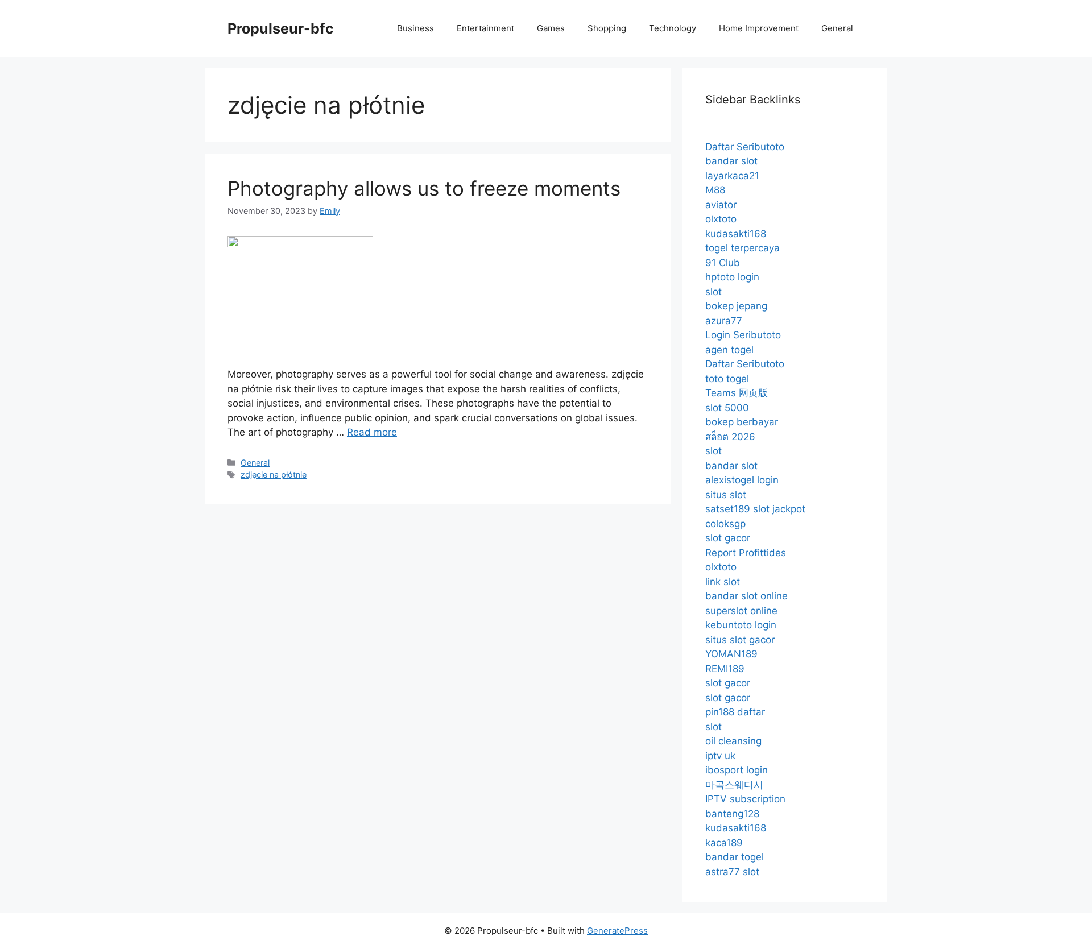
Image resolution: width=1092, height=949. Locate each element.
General (837, 28)
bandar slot (731, 161)
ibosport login (736, 770)
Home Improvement (759, 28)
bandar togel (734, 857)
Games (551, 28)
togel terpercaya (742, 248)
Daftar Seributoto (744, 146)
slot (713, 291)
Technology (672, 28)
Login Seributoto (743, 335)
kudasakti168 (735, 233)
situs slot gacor (740, 639)
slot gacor (727, 538)
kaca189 (724, 842)
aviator (721, 204)
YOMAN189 (731, 654)
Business (415, 28)
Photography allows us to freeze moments (424, 188)
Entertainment (485, 28)
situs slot (725, 494)
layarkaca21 (732, 175)
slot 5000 (727, 407)
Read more (372, 432)
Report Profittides (745, 552)
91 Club (722, 262)
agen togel (729, 349)
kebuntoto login (740, 625)
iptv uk (720, 755)
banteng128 (732, 813)
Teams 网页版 (736, 393)
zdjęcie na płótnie (274, 474)
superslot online (741, 610)
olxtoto (721, 219)
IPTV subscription (745, 799)
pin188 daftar (735, 712)
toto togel (727, 378)
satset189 (727, 509)
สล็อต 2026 (730, 436)
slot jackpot (779, 509)
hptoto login (732, 277)
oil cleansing (733, 741)
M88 (715, 190)
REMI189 (724, 668)
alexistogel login (742, 480)
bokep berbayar (741, 422)
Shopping (607, 28)
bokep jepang (736, 306)
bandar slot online (746, 596)
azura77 (723, 320)
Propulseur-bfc (281, 28)
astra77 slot (732, 871)
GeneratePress (617, 930)
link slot (722, 581)
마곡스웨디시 (734, 784)
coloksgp (725, 523)
